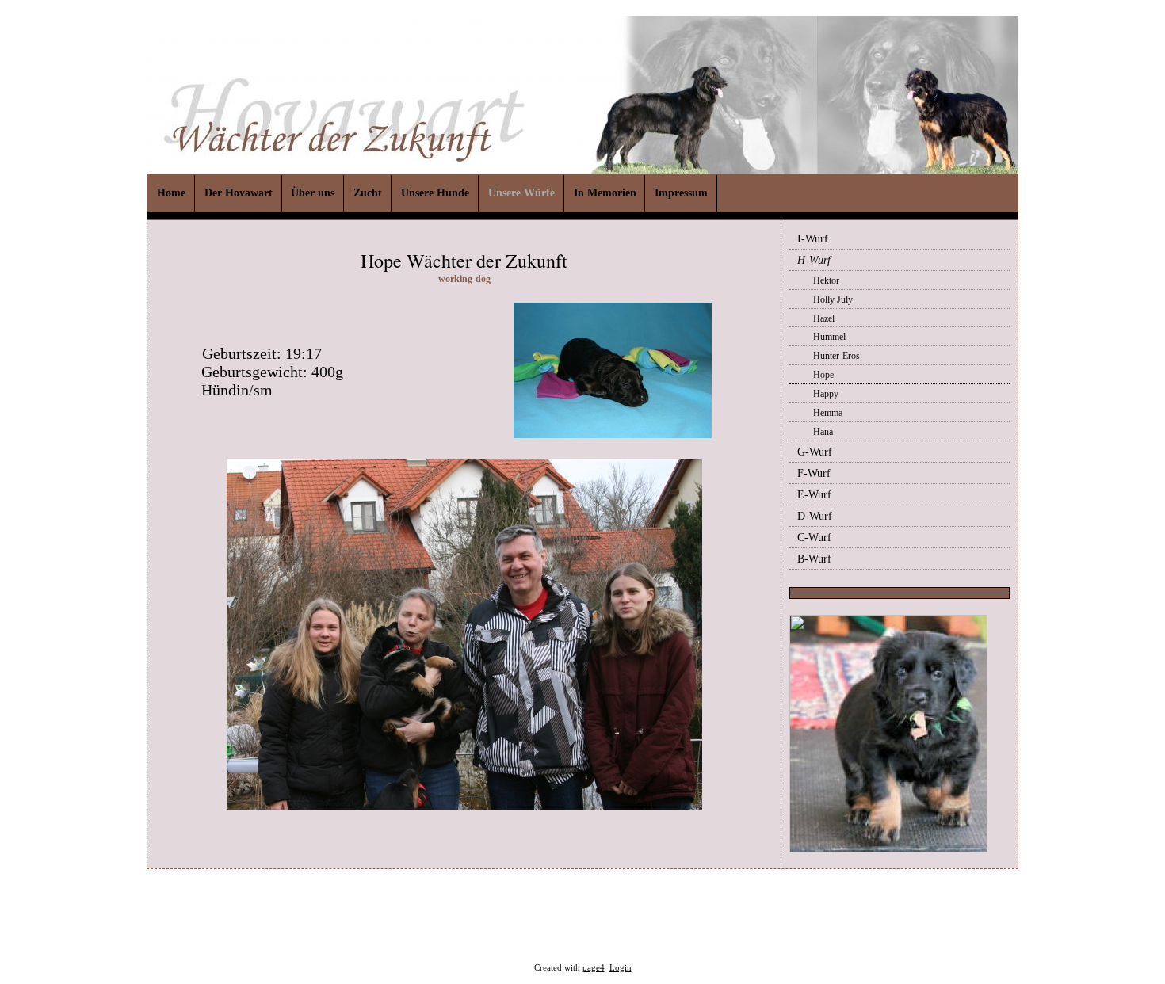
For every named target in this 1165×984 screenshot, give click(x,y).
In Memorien (605, 193)
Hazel (824, 318)
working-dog (464, 278)
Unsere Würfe (521, 193)
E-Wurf (814, 495)
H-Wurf (814, 260)
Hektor (826, 280)
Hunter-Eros (836, 355)
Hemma (827, 412)
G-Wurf (814, 452)
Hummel (829, 336)
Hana (823, 431)
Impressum (681, 193)
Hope (823, 374)
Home (171, 193)
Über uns (312, 193)
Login (620, 967)
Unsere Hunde (435, 193)
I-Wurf (812, 239)
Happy (825, 393)
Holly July (833, 299)
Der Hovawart (238, 193)
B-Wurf (814, 559)
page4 (593, 967)
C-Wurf (814, 537)
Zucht (367, 193)
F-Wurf (814, 473)
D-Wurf (814, 516)
